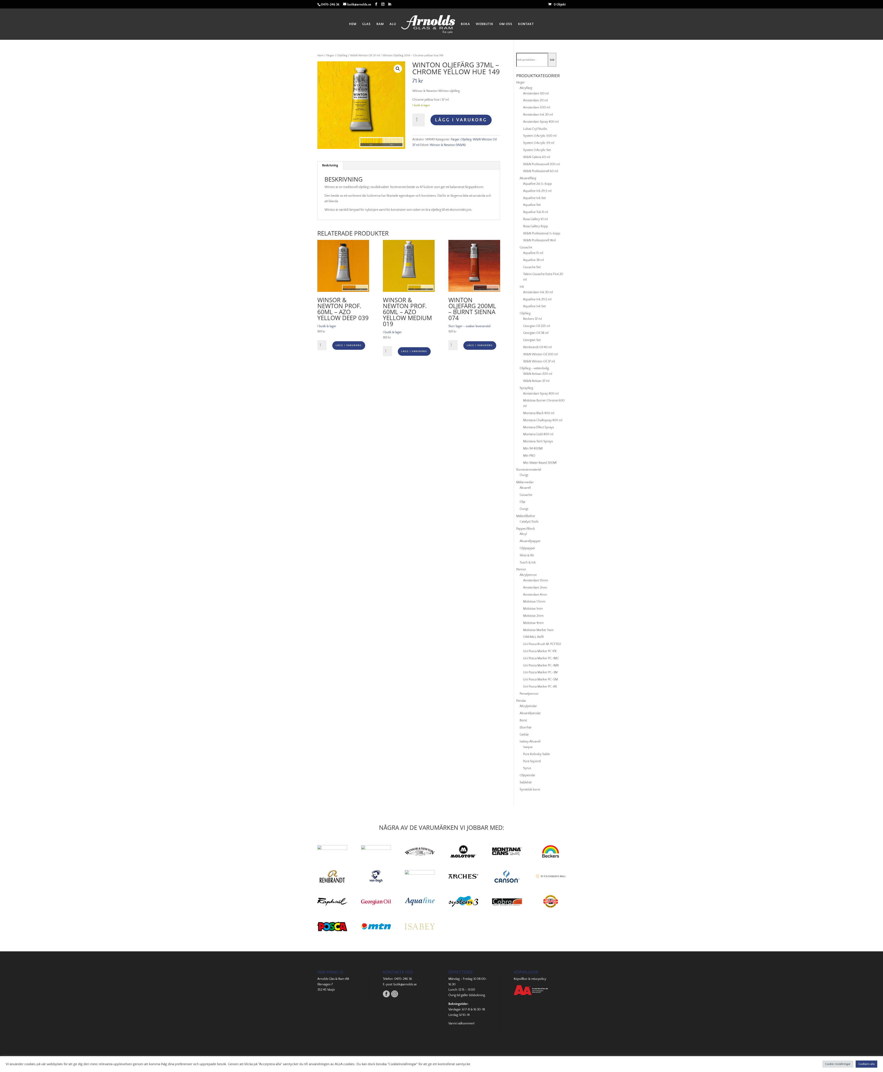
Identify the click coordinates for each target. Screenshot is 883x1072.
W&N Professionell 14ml (539, 240)
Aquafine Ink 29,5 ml (537, 191)
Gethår (524, 734)
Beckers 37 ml (532, 319)
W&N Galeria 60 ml (536, 157)
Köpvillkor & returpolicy (530, 979)
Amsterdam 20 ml (535, 100)
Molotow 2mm (533, 616)
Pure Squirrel (532, 761)
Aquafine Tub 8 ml (535, 212)
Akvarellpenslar (530, 713)
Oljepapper (527, 548)
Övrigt (524, 475)
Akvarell (525, 488)
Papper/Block (525, 529)
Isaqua (527, 747)
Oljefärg (342, 55)
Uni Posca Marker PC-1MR (541, 665)
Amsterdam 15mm (535, 580)
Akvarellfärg (528, 178)
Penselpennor (529, 694)
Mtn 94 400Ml (533, 448)
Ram (380, 24)
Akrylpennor (528, 575)
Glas (366, 24)
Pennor (521, 569)
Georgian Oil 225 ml (536, 326)
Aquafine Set (532, 205)
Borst (523, 720)
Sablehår (526, 782)
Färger (330, 55)
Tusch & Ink (528, 562)
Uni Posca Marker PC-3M (540, 672)
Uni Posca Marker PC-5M (540, 679)
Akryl (523, 534)
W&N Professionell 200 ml (541, 164)
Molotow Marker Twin (538, 630)
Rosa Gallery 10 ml (535, 219)
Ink (522, 287)
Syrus (527, 768)
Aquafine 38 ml (533, 260)
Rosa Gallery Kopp (535, 226)
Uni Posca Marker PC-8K (540, 686)
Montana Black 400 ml (538, 413)
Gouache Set (532, 267)
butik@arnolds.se (405, 984)
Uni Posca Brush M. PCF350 (542, 644)
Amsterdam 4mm (535, 595)
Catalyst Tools (529, 521)
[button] (398, 69)
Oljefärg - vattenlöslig (534, 368)
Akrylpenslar (528, 706)
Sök (552, 59)
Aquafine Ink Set (534, 198)
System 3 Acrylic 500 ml (539, 136)
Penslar (521, 701)
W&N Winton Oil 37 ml (365, 55)
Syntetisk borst (530, 789)
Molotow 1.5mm (534, 601)
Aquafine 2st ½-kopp (537, 184)
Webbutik (484, 24)
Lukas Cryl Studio (535, 129)
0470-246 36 (403, 979)
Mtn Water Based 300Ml (540, 463)
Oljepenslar (527, 775)
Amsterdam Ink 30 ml (538, 115)
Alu (393, 24)
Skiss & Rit (527, 555)
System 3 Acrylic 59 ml (538, 143)
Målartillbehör (525, 516)
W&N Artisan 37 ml (536, 381)
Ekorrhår (526, 727)
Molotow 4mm (533, 623)
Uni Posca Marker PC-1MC (541, 658)
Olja (522, 502)
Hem (352, 24)
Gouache (526, 247)
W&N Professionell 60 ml (540, 171)
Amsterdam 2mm (535, 587)
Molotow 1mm (533, 609)
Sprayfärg (526, 388)
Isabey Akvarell (530, 741)
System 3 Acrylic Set (537, 150)
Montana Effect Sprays (538, 427)
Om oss (505, 24)
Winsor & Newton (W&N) (448, 145)
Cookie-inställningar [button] (838, 1064)
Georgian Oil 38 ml (535, 333)
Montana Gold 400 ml (538, 434)
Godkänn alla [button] (866, 1064)
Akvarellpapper (530, 541)
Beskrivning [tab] (330, 165)
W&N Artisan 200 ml (537, 374)
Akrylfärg (526, 88)
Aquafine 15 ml (533, 253)
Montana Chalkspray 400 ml (542, 420)
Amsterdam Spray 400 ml (541, 122)
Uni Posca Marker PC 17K (539, 651)
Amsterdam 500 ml (536, 107)
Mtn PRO (529, 456)
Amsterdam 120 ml (536, 93)
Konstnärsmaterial (528, 470)
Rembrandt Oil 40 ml (537, 347)
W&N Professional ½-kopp (541, 233)
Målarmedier (525, 482)
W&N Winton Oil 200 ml (540, 354)
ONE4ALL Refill (533, 637)
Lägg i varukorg (461, 119)
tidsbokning (477, 995)
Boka (465, 24)
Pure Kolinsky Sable (536, 754)
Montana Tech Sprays (538, 441)
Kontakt (526, 24)
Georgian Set (532, 340)
